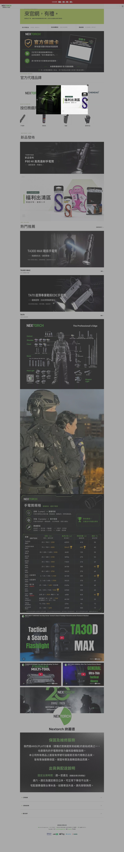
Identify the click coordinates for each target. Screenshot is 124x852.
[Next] (87, 100)
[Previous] (37, 100)
